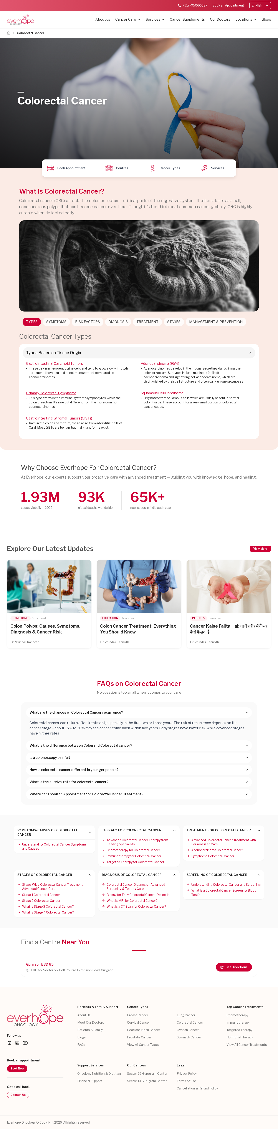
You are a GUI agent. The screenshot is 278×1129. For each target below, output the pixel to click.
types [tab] (32, 322)
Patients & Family (90, 1030)
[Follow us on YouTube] (25, 1043)
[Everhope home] (35, 1015)
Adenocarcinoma (155, 363)
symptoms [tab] (56, 322)
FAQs (81, 1044)
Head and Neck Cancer (143, 1030)
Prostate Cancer (139, 1037)
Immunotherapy (238, 1022)
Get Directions (236, 967)
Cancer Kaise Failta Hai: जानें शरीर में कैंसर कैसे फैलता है (228, 629)
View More (260, 548)
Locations (243, 19)
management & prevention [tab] (216, 322)
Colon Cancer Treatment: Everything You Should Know (138, 629)
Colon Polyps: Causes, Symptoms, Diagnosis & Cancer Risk (45, 629)
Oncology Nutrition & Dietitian (99, 1073)
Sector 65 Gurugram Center (147, 1073)
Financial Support (89, 1081)
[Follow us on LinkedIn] (17, 1043)
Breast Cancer (137, 1015)
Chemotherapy (237, 1015)
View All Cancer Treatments (247, 1044)
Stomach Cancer (189, 1037)
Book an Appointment (228, 5)
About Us (84, 1015)
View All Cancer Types (143, 1044)
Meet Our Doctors (90, 1022)
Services (153, 19)
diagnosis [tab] (118, 322)
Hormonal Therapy (240, 1037)
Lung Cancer (186, 1015)
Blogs (266, 19)
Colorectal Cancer (190, 1022)
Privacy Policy (187, 1073)
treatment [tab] (147, 322)
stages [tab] (173, 322)
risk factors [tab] (87, 322)
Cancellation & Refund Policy (197, 1088)
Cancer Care (125, 19)
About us (102, 19)
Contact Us (18, 1094)
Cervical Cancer (138, 1022)
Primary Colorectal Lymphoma (51, 393)
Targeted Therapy (239, 1030)
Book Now (17, 1068)
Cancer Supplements (187, 19)
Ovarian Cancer (188, 1030)
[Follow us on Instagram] (9, 1043)
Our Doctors (220, 19)
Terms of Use (186, 1081)
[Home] (8, 33)
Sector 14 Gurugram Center (147, 1081)
